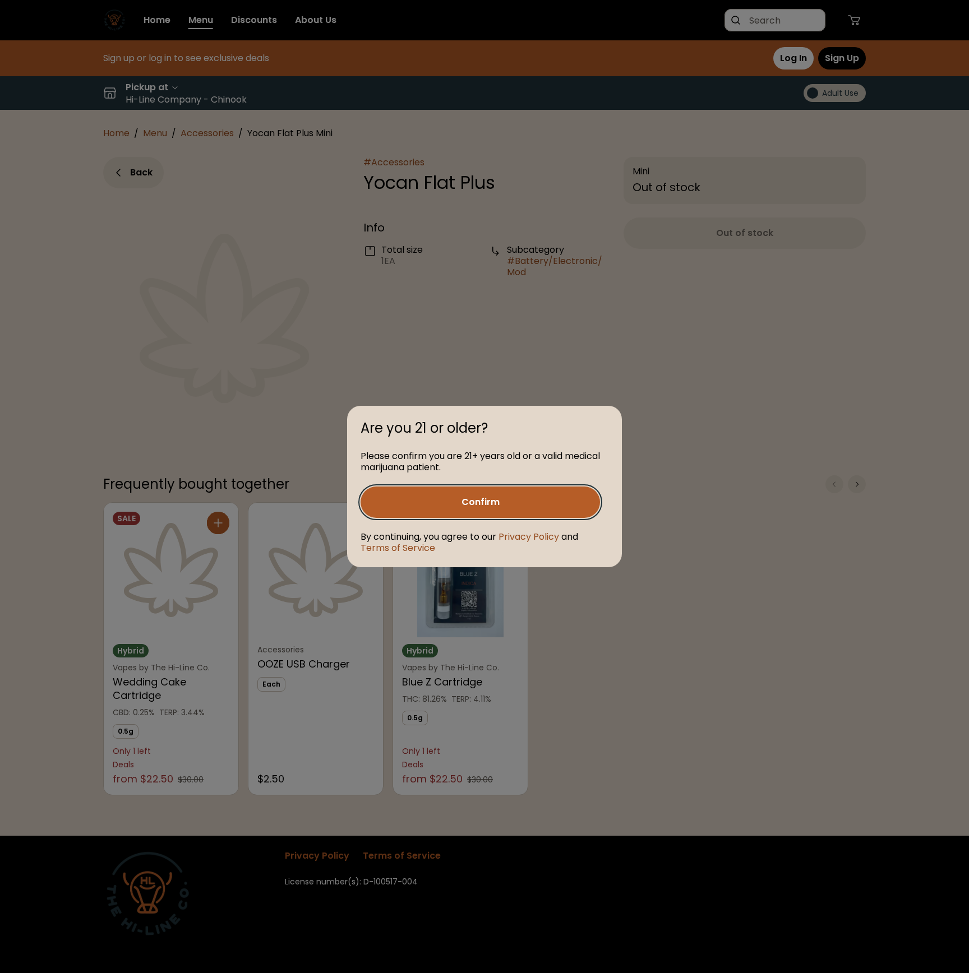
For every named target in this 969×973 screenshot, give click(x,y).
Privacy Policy (529, 536)
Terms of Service (398, 547)
